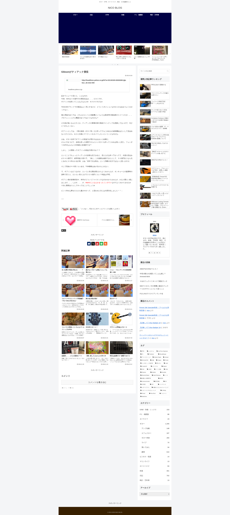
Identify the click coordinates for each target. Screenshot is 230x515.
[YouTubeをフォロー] (97, 243)
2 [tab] (115, 65)
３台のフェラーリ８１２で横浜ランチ (153, 281)
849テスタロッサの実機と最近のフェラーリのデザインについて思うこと (154, 287)
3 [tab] (118, 65)
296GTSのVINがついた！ (149, 269)
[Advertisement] (115, 30)
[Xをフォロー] (93, 243)
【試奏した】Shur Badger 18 (149, 323)
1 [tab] (112, 65)
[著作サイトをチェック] (89, 243)
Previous (60, 54)
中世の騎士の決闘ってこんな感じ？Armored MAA (153, 275)
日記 (64, 230)
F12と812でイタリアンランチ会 (151, 294)
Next (170, 54)
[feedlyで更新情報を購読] (101, 243)
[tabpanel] (70, 53)
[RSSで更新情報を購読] (105, 243)
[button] (167, 71)
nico (154, 235)
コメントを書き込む (97, 382)
